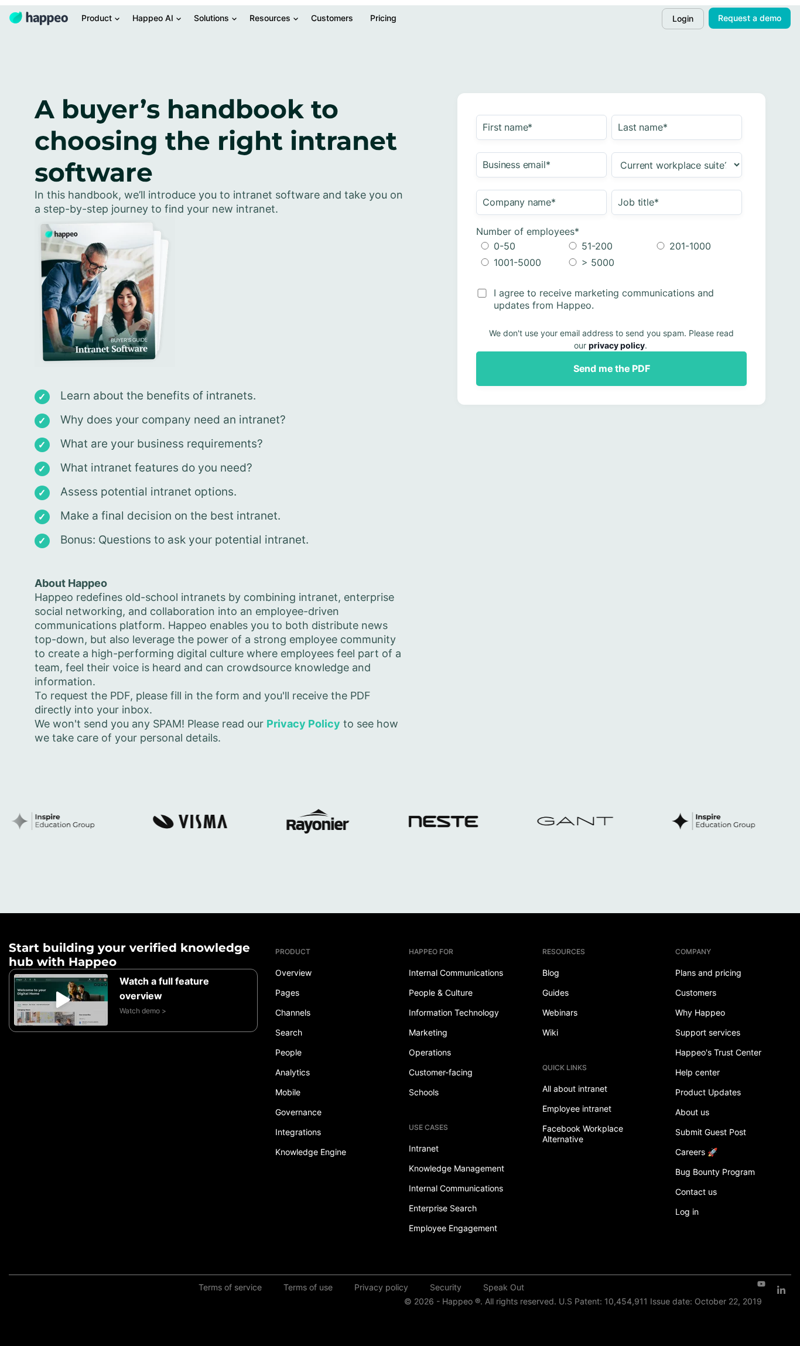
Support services (707, 1032)
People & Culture (441, 992)
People (288, 1052)
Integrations (298, 1132)
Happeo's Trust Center (718, 1052)
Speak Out (503, 1287)
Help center (697, 1072)
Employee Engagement (453, 1228)
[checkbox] (609, 254)
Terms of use (308, 1287)
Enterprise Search (443, 1208)
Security (445, 1287)
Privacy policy (381, 1287)
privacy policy (617, 345)
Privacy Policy (303, 724)
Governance (298, 1112)
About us (692, 1112)
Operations (430, 1052)
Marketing (428, 1032)
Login (682, 18)
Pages (287, 992)
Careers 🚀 (696, 1152)
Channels (292, 1012)
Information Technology (454, 1012)
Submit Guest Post (710, 1132)
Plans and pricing (708, 973)
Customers (695, 992)
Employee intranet (576, 1108)
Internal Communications (456, 973)
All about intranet (574, 1089)
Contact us (696, 1192)
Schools (424, 1092)
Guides (555, 992)
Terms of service (230, 1287)
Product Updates (708, 1092)
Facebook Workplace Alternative (582, 1133)
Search (288, 1032)
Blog (550, 973)
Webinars (559, 1012)
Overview (293, 973)
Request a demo (749, 18)
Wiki (550, 1032)
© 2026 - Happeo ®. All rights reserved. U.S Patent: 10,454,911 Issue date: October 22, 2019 (583, 1301)
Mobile (287, 1092)
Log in (687, 1212)
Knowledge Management (456, 1168)
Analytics (292, 1072)
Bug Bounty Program (715, 1172)
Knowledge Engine (310, 1152)
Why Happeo (700, 1012)
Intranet (424, 1148)
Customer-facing (441, 1072)
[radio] (520, 246)
